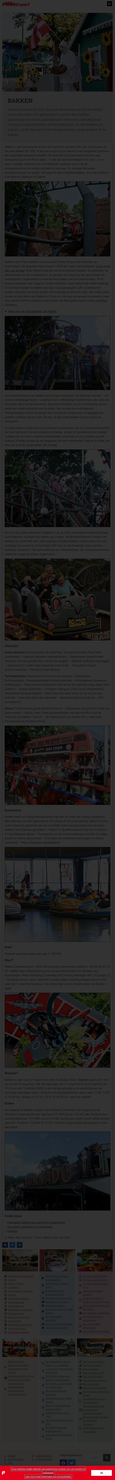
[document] (57, 740)
